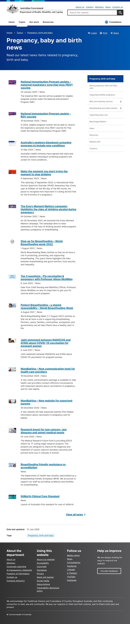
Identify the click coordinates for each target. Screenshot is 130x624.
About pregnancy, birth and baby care (103, 86)
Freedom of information (18, 573)
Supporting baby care (99, 115)
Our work (34, 22)
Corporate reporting (16, 566)
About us (80, 7)
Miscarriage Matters (98, 121)
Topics (22, 22)
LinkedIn (71, 569)
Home (12, 22)
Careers (89, 7)
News (108, 7)
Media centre (73, 555)
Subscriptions (43, 584)
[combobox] (92, 12)
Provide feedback (109, 571)
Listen (94, 33)
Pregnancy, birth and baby (40, 32)
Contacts (93, 148)
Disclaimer (42, 570)
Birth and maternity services (101, 101)
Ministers (99, 7)
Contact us (117, 7)
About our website (46, 559)
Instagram (72, 580)
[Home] (35, 9)
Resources (48, 22)
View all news (74, 514)
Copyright (41, 566)
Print (105, 33)
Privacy (40, 573)
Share (116, 33)
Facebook (72, 566)
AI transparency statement (19, 570)
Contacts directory (16, 580)
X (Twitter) (72, 573)
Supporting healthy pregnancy (102, 95)
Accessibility (43, 563)
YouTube (71, 576)
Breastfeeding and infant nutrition (103, 108)
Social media (43, 580)
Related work (95, 142)
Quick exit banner (45, 577)
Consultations (73, 562)
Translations (115, 22)
